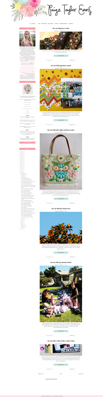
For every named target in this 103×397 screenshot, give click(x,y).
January (23, 227)
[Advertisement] (27, 247)
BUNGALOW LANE (23, 68)
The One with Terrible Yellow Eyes (26, 200)
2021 (21, 157)
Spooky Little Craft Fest (31, 126)
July (22, 219)
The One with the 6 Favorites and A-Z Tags (28, 208)
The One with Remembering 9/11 (26, 204)
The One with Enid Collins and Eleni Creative (61, 130)
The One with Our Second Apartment (27, 214)
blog (39, 23)
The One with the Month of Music (26, 211)
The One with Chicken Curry (25, 191)
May (22, 222)
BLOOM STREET (25, 69)
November (23, 174)
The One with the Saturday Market (60, 262)
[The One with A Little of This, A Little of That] (61, 355)
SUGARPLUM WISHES (30, 66)
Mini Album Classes (27, 106)
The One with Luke (24, 207)
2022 (21, 156)
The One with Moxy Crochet (60, 28)
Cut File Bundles (27, 113)
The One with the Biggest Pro (25, 203)
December (23, 173)
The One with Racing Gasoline (26, 190)
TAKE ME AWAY (28, 71)
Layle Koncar (30, 133)
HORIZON (21, 70)
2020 (21, 158)
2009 (21, 172)
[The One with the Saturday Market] (61, 321)
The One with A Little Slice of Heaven (27, 216)
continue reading (61, 55)
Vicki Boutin (25, 133)
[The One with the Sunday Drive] (61, 243)
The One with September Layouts (61, 65)
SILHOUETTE (22, 74)
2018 (21, 161)
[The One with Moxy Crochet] (61, 49)
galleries (71, 23)
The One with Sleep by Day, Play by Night (27, 195)
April (22, 223)
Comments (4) (72, 60)
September (23, 177)
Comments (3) (72, 335)
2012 (21, 168)
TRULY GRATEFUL (31, 69)
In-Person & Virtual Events (27, 108)
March (22, 224)
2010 (21, 171)
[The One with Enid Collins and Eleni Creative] (61, 189)
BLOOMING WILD (22, 67)
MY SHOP (25, 75)
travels (56, 23)
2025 (21, 152)
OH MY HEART (23, 71)
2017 (21, 162)
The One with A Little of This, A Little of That (60, 341)
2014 (21, 166)
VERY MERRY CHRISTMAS (28, 61)
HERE (34, 121)
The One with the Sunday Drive (60, 208)
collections (50, 23)
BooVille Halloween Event (29, 123)
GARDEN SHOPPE (28, 67)
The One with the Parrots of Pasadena (27, 188)
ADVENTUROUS (23, 66)
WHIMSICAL (25, 70)
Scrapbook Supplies (27, 102)
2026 (21, 151)
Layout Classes (27, 104)
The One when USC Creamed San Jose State (28, 212)
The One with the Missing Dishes (26, 215)
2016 (21, 163)
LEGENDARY (27, 62)
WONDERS (28, 68)
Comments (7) (72, 124)
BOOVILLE (29, 60)
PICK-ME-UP (29, 70)
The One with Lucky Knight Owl (26, 194)
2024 (21, 153)
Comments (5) (72, 203)
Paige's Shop (44, 23)
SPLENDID (33, 67)
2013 (21, 167)
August (22, 218)
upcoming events (63, 23)
